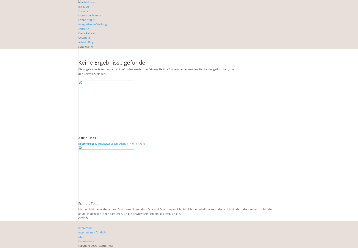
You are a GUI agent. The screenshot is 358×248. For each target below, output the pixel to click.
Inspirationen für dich (92, 232)
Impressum (85, 228)
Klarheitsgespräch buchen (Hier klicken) (111, 143)
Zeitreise (83, 29)
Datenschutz (86, 241)
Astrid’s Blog (86, 42)
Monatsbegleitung (89, 15)
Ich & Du (83, 6)
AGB (81, 237)
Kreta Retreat (86, 33)
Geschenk (84, 37)
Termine (83, 11)
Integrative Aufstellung (92, 24)
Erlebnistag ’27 (87, 20)
